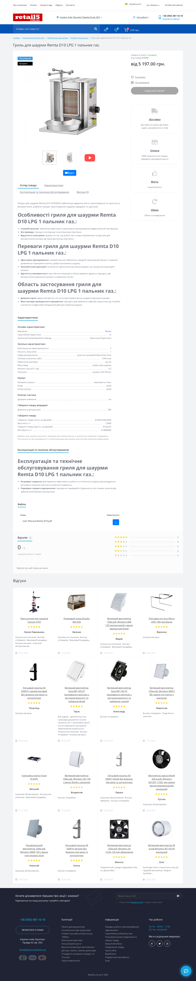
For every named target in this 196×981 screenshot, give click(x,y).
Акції (107, 960)
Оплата (33, 5)
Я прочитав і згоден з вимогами (140, 902)
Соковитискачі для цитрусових (76, 930)
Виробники (110, 953)
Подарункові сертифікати (117, 957)
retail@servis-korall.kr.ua (32, 949)
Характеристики (53, 185)
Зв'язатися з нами (32, 929)
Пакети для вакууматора (73, 926)
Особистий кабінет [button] (174, 5)
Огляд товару (28, 185)
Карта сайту (110, 950)
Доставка (154, 119)
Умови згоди (46, 5)
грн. (152, 5)
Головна (16, 38)
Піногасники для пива (72, 940)
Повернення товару (114, 947)
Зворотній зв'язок (113, 943)
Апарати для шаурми (79, 38)
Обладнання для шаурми (57, 38)
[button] (80, 17)
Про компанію (20, 5)
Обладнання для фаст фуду (34, 38)
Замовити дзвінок (171, 18)
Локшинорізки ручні (71, 943)
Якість (154, 181)
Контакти (70, 5)
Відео (71, 173)
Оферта (59, 5)
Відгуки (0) (83, 192)
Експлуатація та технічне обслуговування (44, 192)
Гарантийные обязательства (118, 933)
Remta (108, 331)
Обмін (154, 210)
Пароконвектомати (71, 960)
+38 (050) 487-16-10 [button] (32, 919)
